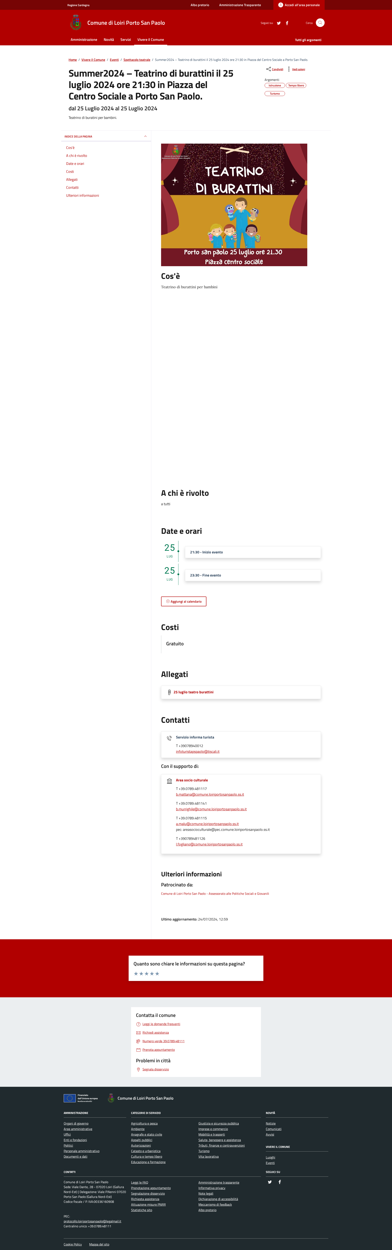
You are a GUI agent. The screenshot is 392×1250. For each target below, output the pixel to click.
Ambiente (138, 1128)
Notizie (271, 1123)
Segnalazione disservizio (148, 1193)
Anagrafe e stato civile (146, 1134)
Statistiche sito (141, 1210)
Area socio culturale (192, 780)
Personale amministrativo (81, 1150)
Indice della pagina (78, 136)
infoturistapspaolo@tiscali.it (197, 751)
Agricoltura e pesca (144, 1123)
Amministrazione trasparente (218, 1182)
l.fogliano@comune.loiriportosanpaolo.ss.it (209, 844)
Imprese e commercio (213, 1128)
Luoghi (270, 1157)
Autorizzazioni (141, 1145)
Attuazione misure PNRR (148, 1204)
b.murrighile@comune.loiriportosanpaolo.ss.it (211, 809)
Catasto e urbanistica (145, 1150)
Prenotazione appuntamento (151, 1187)
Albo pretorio (200, 4)
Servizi (125, 39)
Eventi (270, 1162)
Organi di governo (76, 1123)
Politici (68, 1145)
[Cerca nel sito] (320, 22)
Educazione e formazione (148, 1162)
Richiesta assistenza (145, 1198)
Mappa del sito (99, 1244)
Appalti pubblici (141, 1139)
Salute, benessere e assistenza (219, 1139)
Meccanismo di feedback (215, 1204)
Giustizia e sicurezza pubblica (218, 1123)
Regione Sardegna (78, 5)
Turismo (203, 1150)
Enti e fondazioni (75, 1139)
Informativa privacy (211, 1187)
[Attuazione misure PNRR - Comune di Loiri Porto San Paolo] (82, 1099)
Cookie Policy (73, 1244)
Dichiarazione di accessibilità (218, 1198)
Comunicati (274, 1128)
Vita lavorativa (208, 1156)
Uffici (67, 1134)
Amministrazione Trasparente (240, 4)
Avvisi (270, 1134)
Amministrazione (84, 39)
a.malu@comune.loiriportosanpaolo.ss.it (207, 824)
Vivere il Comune (150, 39)
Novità (109, 39)
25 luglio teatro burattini (194, 692)
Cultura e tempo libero (146, 1156)
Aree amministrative (78, 1128)
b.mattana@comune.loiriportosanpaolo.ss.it (210, 794)
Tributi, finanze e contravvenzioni (221, 1145)
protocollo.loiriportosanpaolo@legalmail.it (92, 1221)
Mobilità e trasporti (211, 1134)
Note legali (205, 1193)
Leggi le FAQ (139, 1182)
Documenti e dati (75, 1156)
